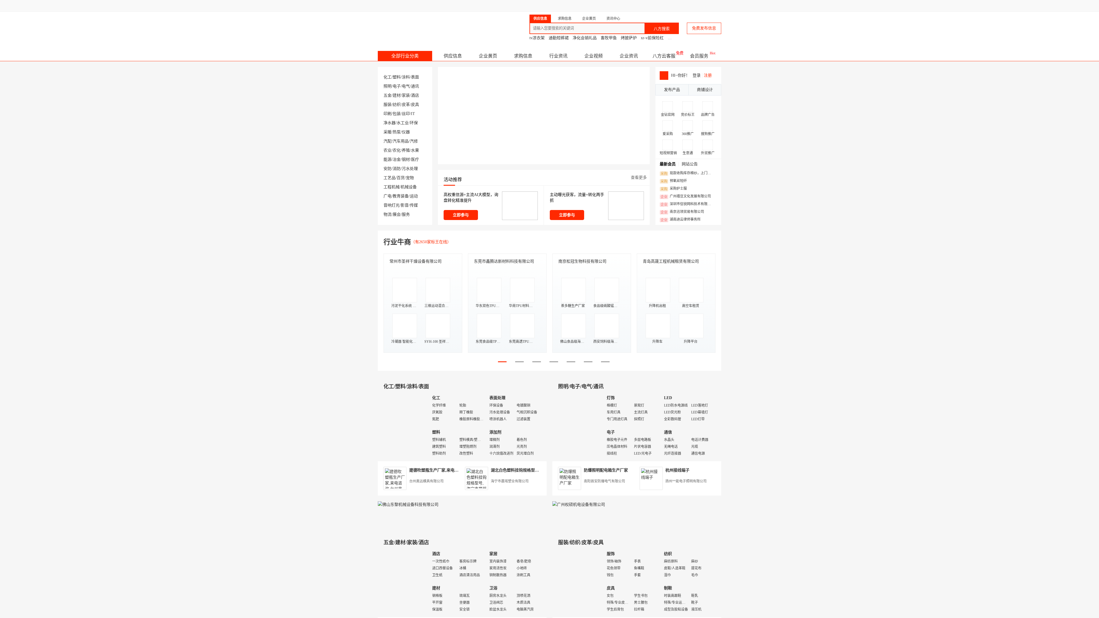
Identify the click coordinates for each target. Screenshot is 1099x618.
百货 (401, 178)
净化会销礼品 (585, 38)
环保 (414, 123)
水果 (415, 150)
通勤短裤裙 (559, 38)
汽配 (388, 141)
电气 (406, 86)
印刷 (388, 114)
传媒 (414, 205)
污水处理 (410, 169)
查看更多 (639, 177)
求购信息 (523, 56)
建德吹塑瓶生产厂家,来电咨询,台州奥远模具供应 (452, 470)
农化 (397, 150)
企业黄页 (488, 56)
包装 (397, 114)
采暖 (388, 132)
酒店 (415, 95)
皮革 (406, 104)
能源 (388, 159)
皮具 (415, 104)
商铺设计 (705, 90)
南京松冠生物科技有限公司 (582, 261)
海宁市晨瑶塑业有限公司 (510, 481)
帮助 (676, 6)
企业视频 (593, 56)
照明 (388, 86)
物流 (388, 214)
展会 (397, 214)
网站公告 (690, 164)
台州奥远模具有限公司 (426, 481)
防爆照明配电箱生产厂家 (606, 470)
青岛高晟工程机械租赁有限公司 (671, 261)
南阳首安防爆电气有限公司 (604, 481)
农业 (388, 150)
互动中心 (628, 6)
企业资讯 (629, 56)
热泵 (397, 132)
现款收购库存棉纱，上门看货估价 (687, 173)
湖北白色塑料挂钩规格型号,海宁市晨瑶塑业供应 (533, 470)
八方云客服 (664, 56)
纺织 (397, 104)
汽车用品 (401, 141)
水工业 (403, 123)
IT (413, 114)
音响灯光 (392, 205)
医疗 (415, 159)
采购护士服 (674, 189)
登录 (551, 6)
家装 (406, 95)
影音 (405, 205)
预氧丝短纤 (674, 181)
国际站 (716, 6)
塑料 (397, 77)
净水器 (390, 123)
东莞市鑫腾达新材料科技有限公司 (504, 261)
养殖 (406, 150)
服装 (388, 104)
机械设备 (409, 187)
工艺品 (390, 178)
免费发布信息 (704, 28)
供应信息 (453, 56)
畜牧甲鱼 (609, 38)
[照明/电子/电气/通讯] (578, 426)
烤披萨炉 (629, 38)
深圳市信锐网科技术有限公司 (687, 204)
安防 (388, 169)
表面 (415, 77)
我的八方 (597, 6)
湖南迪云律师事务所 (681, 219)
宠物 (410, 178)
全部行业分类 (405, 56)
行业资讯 (558, 56)
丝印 (406, 114)
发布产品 (672, 90)
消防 (397, 169)
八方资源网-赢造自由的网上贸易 (423, 26)
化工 (388, 77)
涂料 (406, 77)
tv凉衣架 (537, 38)
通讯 (415, 86)
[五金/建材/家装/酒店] (403, 582)
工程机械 (392, 187)
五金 (388, 95)
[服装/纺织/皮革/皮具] (578, 582)
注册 (708, 75)
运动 (414, 196)
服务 (406, 214)
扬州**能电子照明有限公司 (686, 481)
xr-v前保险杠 (652, 38)
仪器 (406, 132)
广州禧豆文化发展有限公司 (686, 196)
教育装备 (401, 196)
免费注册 (573, 6)
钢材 (406, 159)
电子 (397, 86)
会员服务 (699, 56)
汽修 (414, 141)
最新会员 (668, 164)
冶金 (397, 159)
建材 (397, 95)
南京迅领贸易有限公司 (682, 212)
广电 (388, 196)
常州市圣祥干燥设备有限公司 (416, 261)
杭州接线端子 (677, 470)
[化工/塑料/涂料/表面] (403, 426)
